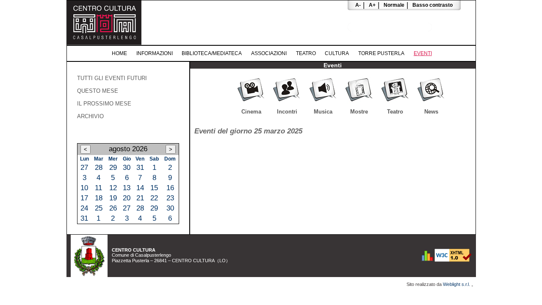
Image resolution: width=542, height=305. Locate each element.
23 (170, 198)
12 (113, 188)
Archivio (90, 116)
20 (126, 198)
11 (98, 188)
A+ (372, 5)
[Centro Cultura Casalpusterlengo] (104, 43)
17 (84, 198)
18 (98, 198)
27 (84, 168)
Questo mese (97, 91)
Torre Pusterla (381, 53)
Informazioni (154, 53)
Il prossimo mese (104, 103)
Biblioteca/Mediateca (212, 53)
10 (84, 188)
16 (170, 188)
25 (98, 208)
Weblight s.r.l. (457, 284)
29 (113, 168)
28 (98, 168)
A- (358, 5)
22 (154, 198)
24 (84, 208)
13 (126, 188)
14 (140, 188)
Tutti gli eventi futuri (112, 78)
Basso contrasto (432, 5)
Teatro (306, 53)
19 (113, 198)
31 (140, 168)
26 (113, 208)
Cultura (337, 53)
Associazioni (269, 53)
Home (119, 53)
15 (154, 188)
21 (140, 198)
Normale (394, 5)
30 (126, 168)
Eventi (423, 53)
